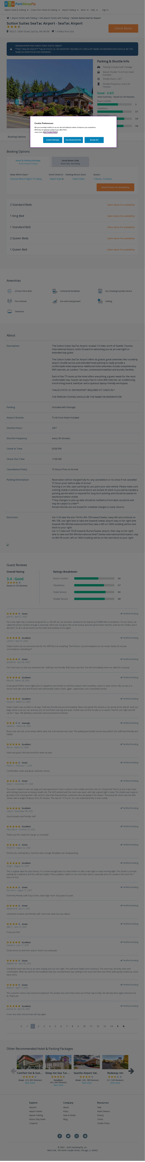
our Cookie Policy (50, 132)
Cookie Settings (52, 140)
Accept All (94, 140)
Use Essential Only (73, 140)
